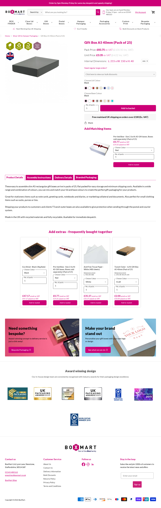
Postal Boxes (62, 22)
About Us (47, 464)
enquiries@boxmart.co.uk (15, 475)
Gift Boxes (46, 22)
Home (7, 36)
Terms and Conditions (52, 486)
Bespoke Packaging (145, 22)
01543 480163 (11, 472)
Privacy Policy (49, 482)
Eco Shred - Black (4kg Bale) (34, 267)
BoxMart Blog (11, 480)
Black (86, 83)
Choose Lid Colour (92, 80)
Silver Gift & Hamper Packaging (25, 36)
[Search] (98, 12)
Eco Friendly (82, 29)
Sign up (137, 484)
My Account (140, 12)
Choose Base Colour (93, 93)
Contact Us (48, 468)
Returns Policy (49, 479)
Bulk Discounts (49, 475)
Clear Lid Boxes (29, 22)
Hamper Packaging (81, 22)
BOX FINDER (11, 22)
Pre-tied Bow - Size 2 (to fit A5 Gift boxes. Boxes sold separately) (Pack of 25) (64, 269)
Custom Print (125, 22)
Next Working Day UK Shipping (28, 29)
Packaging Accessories (104, 22)
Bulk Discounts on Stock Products (136, 29)
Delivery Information (52, 471)
